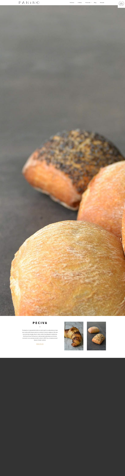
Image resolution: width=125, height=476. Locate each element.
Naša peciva (40, 344)
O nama (80, 2)
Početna (72, 2)
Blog (95, 2)
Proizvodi (87, 2)
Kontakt (102, 2)
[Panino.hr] (34, 2)
